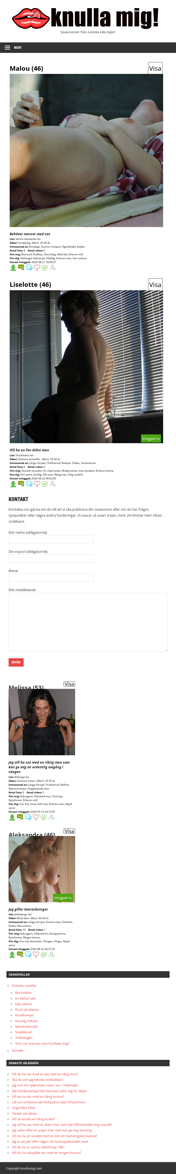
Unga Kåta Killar (23, 1107)
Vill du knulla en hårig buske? (33, 1119)
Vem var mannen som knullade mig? (42, 1043)
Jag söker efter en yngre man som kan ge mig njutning (52, 1130)
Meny (18, 47)
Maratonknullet (26, 1026)
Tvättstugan (23, 1037)
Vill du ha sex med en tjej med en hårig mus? (45, 1074)
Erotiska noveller (24, 985)
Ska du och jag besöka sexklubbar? (37, 1079)
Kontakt (17, 1050)
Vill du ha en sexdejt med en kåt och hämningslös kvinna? (54, 1136)
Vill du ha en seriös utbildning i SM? (38, 1147)
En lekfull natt (25, 998)
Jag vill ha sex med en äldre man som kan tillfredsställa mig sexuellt (62, 1124)
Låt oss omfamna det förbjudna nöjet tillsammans (49, 1102)
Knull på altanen (27, 1009)
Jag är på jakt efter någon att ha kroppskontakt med (50, 1141)
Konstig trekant (26, 1021)
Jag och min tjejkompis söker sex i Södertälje (45, 1085)
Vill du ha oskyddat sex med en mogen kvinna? (46, 1152)
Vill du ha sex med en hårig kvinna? (38, 1096)
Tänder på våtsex (24, 1113)
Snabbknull (23, 1032)
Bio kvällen (23, 992)
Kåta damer (23, 1004)
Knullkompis (24, 1015)
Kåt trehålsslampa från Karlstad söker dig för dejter (49, 1091)
